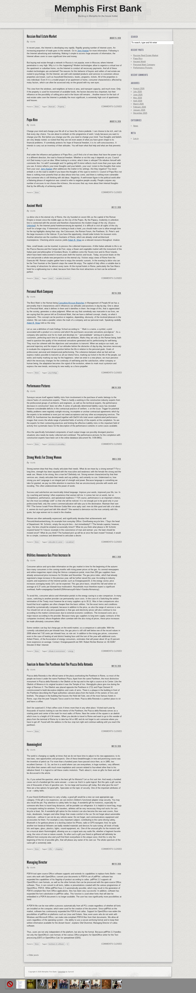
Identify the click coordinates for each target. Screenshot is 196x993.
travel (51, 278)
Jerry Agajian (83, 51)
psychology (53, 373)
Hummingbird (34, 744)
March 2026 (138, 104)
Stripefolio (61, 972)
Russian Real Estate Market (42, 36)
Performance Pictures (38, 386)
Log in (136, 138)
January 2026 (139, 110)
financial (52, 106)
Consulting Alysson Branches (71, 303)
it (67, 944)
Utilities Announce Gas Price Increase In (48, 555)
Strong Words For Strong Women (44, 457)
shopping (58, 849)
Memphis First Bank (98, 8)
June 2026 (137, 95)
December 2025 (140, 113)
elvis (32, 42)
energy (71, 651)
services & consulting (56, 444)
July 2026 (137, 91)
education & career (56, 542)
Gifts (50, 849)
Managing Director (37, 862)
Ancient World (34, 205)
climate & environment (57, 651)
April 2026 (137, 101)
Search (134, 36)
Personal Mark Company (40, 291)
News (37, 106)
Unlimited (31, 225)
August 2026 (138, 88)
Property (61, 106)
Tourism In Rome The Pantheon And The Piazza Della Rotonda (60, 664)
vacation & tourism (63, 278)
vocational (70, 542)
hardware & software (56, 944)
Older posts (33, 955)
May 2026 (137, 98)
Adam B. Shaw (74, 240)
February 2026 (139, 107)
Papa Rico (32, 119)
